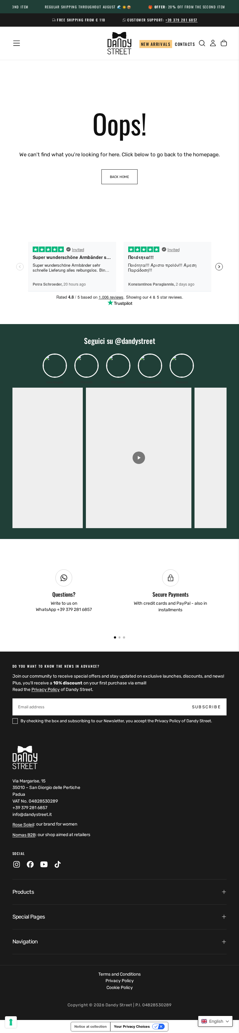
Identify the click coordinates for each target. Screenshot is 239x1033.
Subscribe (162, 593)
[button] (215, 1021)
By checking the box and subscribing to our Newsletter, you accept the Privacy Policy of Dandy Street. (120, 610)
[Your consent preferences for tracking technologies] (11, 1022)
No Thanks (119, 627)
